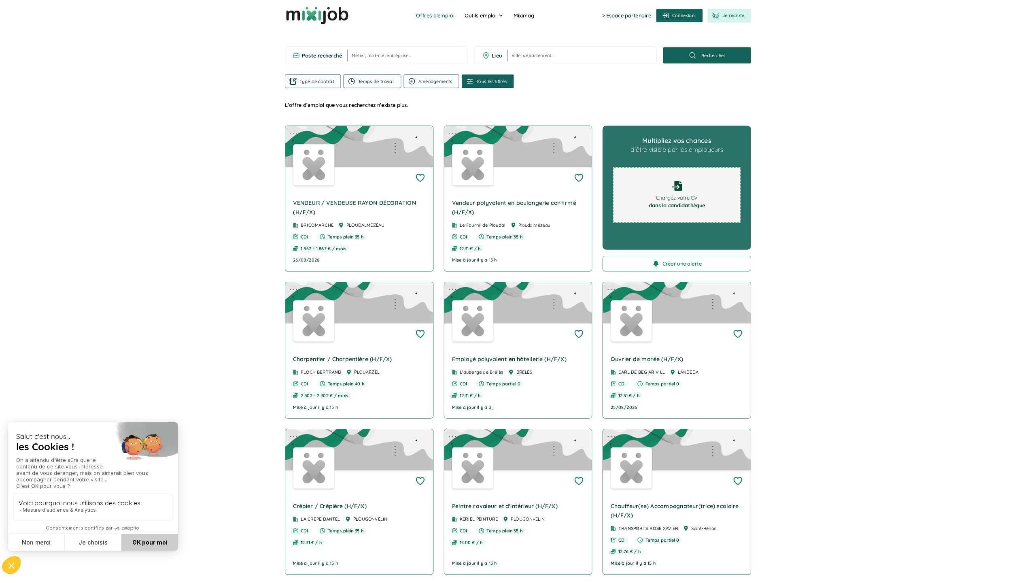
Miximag (524, 15)
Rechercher (713, 55)
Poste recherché (322, 55)
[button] (359, 198)
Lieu (497, 55)
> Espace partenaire (626, 15)
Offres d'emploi (435, 15)
